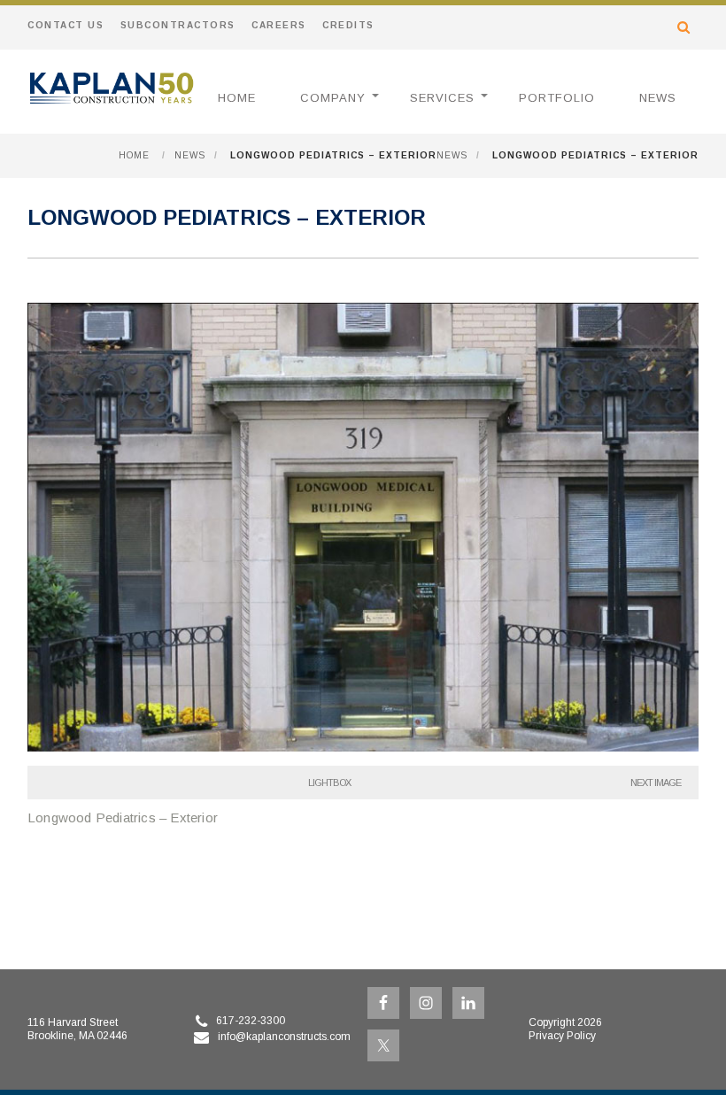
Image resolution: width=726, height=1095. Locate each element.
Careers (278, 25)
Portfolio (557, 97)
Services (442, 97)
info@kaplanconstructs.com (284, 1036)
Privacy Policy (562, 1035)
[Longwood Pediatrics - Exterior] (363, 746)
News (657, 97)
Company (333, 97)
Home (237, 97)
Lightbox (329, 782)
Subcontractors (178, 25)
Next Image (655, 782)
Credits (348, 25)
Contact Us (65, 25)
